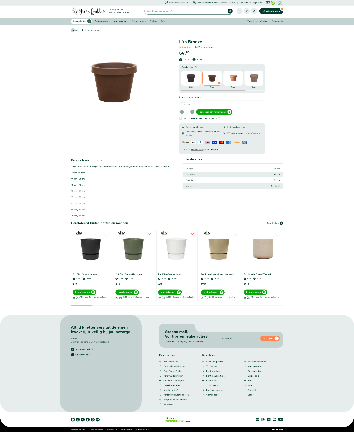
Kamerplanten (79, 21)
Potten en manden (257, 361)
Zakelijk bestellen (171, 385)
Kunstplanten (120, 21)
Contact (264, 21)
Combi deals (138, 21)
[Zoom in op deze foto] (114, 82)
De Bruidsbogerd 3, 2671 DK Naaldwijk (90, 342)
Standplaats (212, 385)
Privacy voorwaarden (96, 429)
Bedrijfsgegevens (126, 429)
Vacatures (168, 404)
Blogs (251, 394)
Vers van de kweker (173, 376)
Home (77, 30)
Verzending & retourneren (176, 394)
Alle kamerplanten (214, 361)
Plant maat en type (215, 376)
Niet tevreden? (171, 390)
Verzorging (253, 376)
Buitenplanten (101, 21)
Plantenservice (170, 361)
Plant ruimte (212, 380)
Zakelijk (251, 21)
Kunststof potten (92, 30)
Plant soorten (213, 371)
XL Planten (211, 366)
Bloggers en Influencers (175, 399)
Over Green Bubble (172, 371)
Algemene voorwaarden (78, 429)
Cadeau (153, 21)
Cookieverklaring (111, 429)
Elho (250, 380)
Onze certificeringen (173, 380)
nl (239, 11)
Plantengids (277, 21)
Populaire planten (214, 390)
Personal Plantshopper (174, 366)
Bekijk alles (273, 223)
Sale (163, 21)
